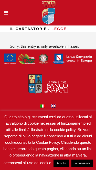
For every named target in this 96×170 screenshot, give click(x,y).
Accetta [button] (61, 163)
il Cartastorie (28, 29)
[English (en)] (53, 106)
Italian (73, 46)
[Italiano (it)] (42, 106)
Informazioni (82, 163)
